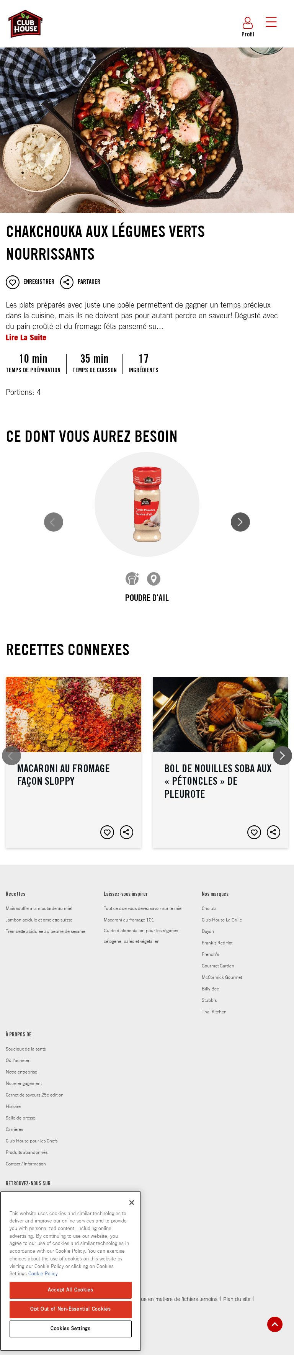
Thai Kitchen (214, 1012)
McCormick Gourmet (222, 977)
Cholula (209, 908)
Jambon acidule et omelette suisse (39, 920)
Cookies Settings (71, 1328)
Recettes (15, 894)
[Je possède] (132, 579)
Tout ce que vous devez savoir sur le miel (143, 908)
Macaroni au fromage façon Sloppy (73, 762)
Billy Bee (210, 989)
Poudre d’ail (147, 599)
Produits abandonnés (26, 1152)
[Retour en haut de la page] (275, 1324)
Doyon (208, 931)
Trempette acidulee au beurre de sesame (45, 931)
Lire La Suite (26, 337)
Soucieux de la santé (26, 1049)
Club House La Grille (222, 920)
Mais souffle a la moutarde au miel (39, 908)
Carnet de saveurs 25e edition (35, 1095)
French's (210, 954)
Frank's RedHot (217, 943)
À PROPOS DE (18, 1035)
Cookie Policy (43, 1274)
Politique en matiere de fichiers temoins (172, 1299)
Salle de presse (20, 1118)
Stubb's (209, 1000)
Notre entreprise (21, 1072)
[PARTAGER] (127, 832)
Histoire (13, 1106)
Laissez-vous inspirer (126, 894)
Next (240, 522)
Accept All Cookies (70, 1290)
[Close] (131, 1202)
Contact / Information (26, 1164)
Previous (53, 522)
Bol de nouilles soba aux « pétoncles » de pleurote (220, 762)
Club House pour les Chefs (31, 1141)
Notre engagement (24, 1083)
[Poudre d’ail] (147, 504)
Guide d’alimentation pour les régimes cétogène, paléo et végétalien (141, 936)
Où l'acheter (17, 1060)
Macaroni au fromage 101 (129, 920)
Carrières (14, 1129)
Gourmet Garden (218, 966)
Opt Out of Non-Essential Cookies (70, 1309)
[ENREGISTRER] (107, 832)
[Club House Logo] (25, 41)
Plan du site (236, 1299)
